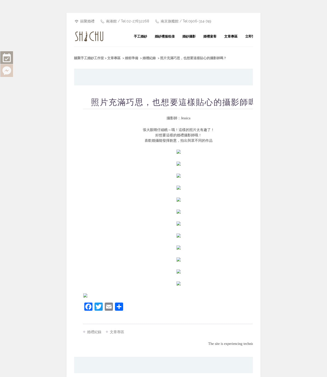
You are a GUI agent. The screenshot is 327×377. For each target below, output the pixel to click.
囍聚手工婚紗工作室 (89, 58)
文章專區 (114, 58)
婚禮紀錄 (149, 58)
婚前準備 (131, 58)
